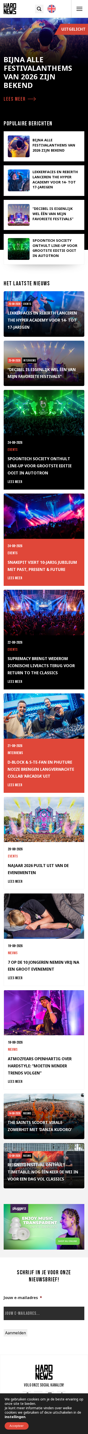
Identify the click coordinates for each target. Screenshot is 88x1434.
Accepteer (17, 1426)
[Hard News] (10, 8)
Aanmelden (15, 1333)
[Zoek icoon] (39, 9)
